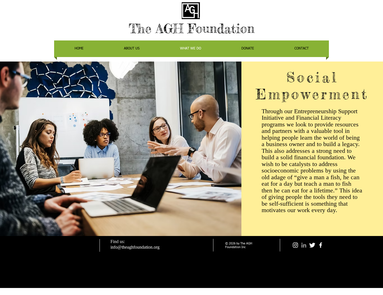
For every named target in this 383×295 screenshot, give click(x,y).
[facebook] (320, 245)
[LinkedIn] (303, 245)
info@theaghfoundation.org (135, 247)
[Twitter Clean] (312, 245)
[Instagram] (295, 245)
